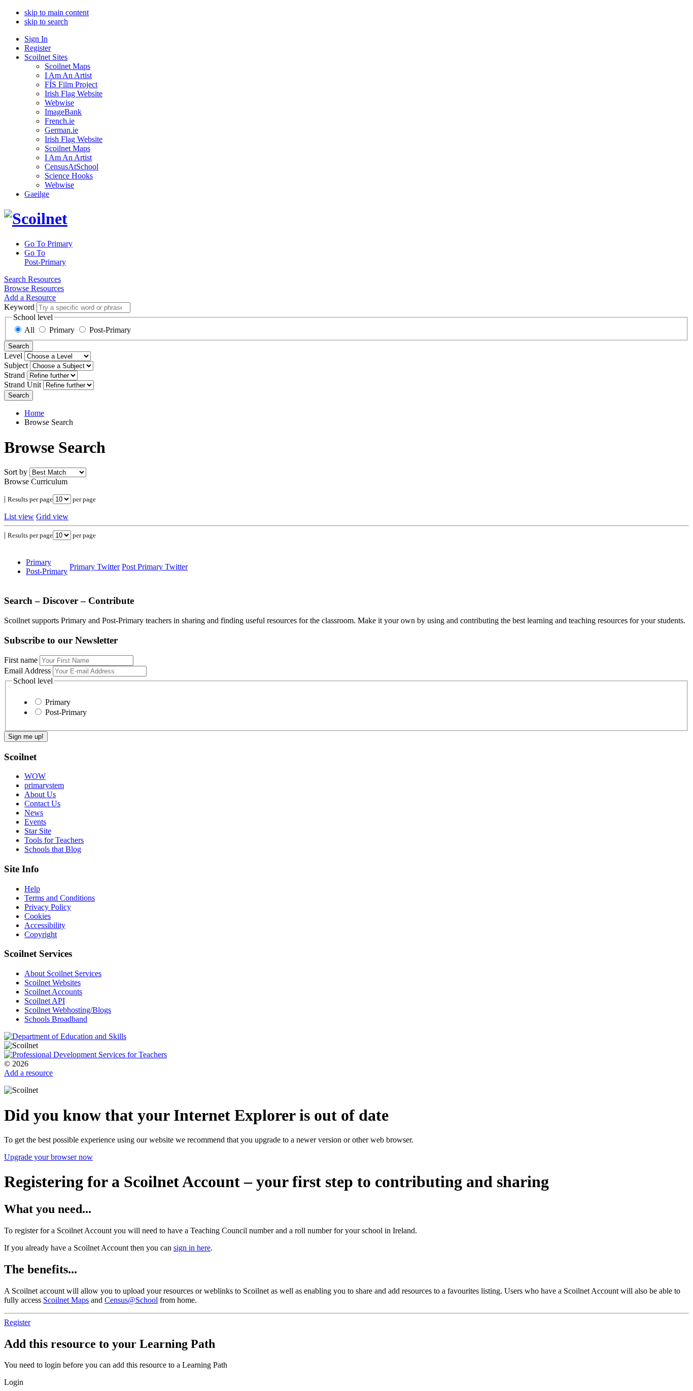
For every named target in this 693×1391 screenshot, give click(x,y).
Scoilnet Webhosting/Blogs (67, 1010)
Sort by (15, 472)
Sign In (36, 38)
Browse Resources (34, 288)
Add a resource (28, 1072)
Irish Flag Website (73, 93)
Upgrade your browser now (48, 1157)
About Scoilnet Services (62, 973)
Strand (14, 375)
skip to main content (56, 12)
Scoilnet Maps (67, 66)
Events (35, 821)
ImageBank (63, 112)
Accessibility (44, 925)
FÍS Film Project (71, 84)
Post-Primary (110, 330)
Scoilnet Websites (52, 982)
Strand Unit (22, 384)
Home (34, 413)
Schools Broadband (55, 1019)
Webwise (59, 102)
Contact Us (42, 803)
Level (13, 355)
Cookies (37, 916)
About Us (40, 794)
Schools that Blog (52, 849)
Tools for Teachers (54, 840)
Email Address (27, 670)
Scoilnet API (44, 1000)
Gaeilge (36, 194)
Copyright (40, 934)
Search (18, 346)
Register (37, 48)
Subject (16, 365)
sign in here (192, 1247)
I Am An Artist (68, 75)
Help (32, 888)
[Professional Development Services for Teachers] (85, 1054)
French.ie (60, 121)
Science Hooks (69, 175)
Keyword (19, 307)
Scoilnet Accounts (53, 991)
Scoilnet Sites (45, 57)
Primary (62, 330)
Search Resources (32, 279)
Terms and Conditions (59, 898)
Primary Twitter (95, 566)
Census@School (131, 1300)
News (33, 812)
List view (19, 516)
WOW (35, 776)
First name (21, 660)
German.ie (61, 130)
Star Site (37, 831)
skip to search (46, 21)
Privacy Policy (47, 907)
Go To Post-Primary (45, 257)
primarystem (44, 785)
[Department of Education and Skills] (65, 1036)
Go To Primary (48, 243)
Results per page (30, 499)
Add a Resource (30, 297)
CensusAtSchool (71, 166)
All (29, 330)
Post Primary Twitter (155, 566)
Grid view (52, 516)
